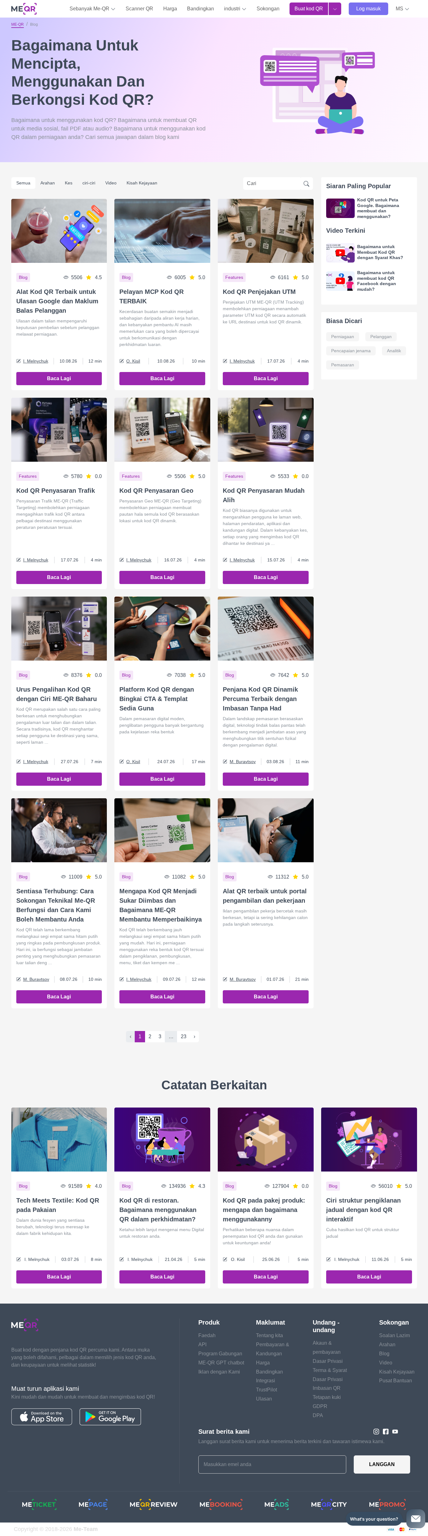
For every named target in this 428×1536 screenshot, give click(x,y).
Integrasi (265, 1380)
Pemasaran (342, 364)
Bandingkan (200, 8)
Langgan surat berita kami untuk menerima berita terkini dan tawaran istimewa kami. (291, 1441)
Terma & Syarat (330, 1370)
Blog (384, 1353)
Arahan (47, 182)
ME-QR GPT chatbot (221, 1362)
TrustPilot (266, 1389)
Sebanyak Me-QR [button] (90, 8)
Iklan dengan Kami (219, 1371)
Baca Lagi (59, 378)
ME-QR (17, 24)
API (202, 1344)
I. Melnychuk (35, 361)
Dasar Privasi (328, 1361)
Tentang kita (269, 1335)
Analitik (394, 350)
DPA (318, 1415)
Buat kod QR (309, 8)
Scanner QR (139, 8)
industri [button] (233, 8)
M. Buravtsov (243, 761)
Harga (170, 8)
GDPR (320, 1406)
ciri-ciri (88, 182)
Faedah (207, 1335)
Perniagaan (342, 336)
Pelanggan (381, 336)
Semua (23, 182)
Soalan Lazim (394, 1335)
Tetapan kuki (327, 1397)
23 (183, 1036)
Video (111, 182)
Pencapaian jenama (351, 350)
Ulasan (264, 1398)
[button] (402, 9)
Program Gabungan (220, 1353)
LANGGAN (382, 1464)
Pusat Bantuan (395, 1380)
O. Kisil (133, 361)
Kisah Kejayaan (142, 182)
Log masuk (368, 8)
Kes (68, 182)
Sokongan (268, 8)
